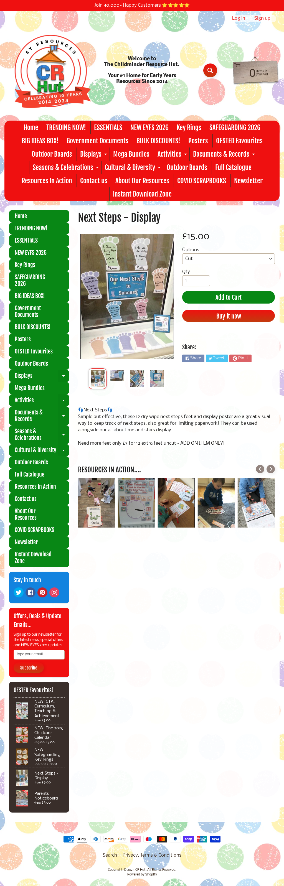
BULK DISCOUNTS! (158, 141)
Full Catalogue (233, 167)
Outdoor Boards (52, 154)
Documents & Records (224, 155)
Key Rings (189, 127)
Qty (186, 271)
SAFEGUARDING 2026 (234, 127)
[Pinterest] (42, 592)
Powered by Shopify (142, 874)
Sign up (262, 18)
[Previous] (260, 469)
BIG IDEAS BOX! (40, 141)
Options (190, 250)
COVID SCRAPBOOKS (201, 181)
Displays (94, 155)
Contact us (93, 181)
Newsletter (248, 181)
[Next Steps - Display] (97, 378)
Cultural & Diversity (133, 168)
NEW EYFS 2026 (149, 127)
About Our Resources (142, 181)
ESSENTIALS (108, 127)
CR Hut (140, 870)
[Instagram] (54, 592)
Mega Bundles (131, 154)
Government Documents (97, 141)
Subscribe (28, 668)
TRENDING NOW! (66, 127)
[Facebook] (31, 592)
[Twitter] (19, 592)
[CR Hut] (50, 70)
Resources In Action (47, 181)
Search (110, 855)
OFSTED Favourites (239, 141)
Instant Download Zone (142, 194)
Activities (173, 155)
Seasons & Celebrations (66, 168)
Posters (198, 141)
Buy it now (228, 316)
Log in (238, 18)
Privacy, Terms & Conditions (152, 855)
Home (31, 127)
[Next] (271, 469)
